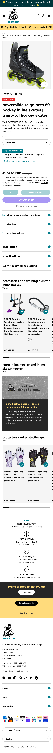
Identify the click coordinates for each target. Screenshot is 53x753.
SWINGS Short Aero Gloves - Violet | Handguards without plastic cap (14, 476)
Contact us (26, 592)
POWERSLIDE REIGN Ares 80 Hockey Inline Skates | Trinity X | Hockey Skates (26, 37)
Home (4, 34)
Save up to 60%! (39, 27)
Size (4, 137)
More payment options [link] (26, 206)
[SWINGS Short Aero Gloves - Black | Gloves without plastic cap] (38, 457)
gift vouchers (17, 2)
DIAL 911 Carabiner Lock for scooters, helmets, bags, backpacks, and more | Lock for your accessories (38, 326)
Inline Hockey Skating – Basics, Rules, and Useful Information (22, 405)
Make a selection (36, 192)
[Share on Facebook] (15, 93)
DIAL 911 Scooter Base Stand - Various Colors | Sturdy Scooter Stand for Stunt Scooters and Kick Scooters (14, 326)
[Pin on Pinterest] (20, 93)
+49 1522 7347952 (21, 666)
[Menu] (4, 15)
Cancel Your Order (26, 603)
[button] (49, 15)
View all (5, 288)
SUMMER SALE (14, 27)
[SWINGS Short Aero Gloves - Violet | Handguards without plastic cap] (14, 457)
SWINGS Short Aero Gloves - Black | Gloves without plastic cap (37, 476)
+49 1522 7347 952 (17, 663)
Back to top (26, 613)
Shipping (44, 182)
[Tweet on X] (10, 93)
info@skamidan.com (18, 671)
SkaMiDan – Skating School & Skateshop (22, 747)
